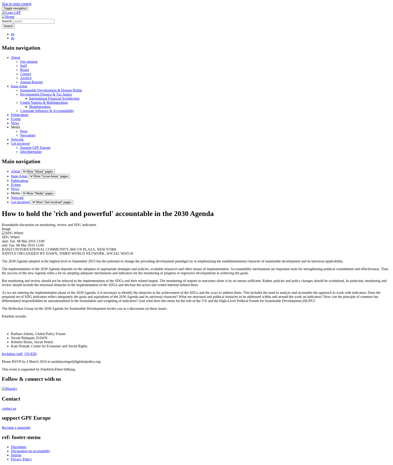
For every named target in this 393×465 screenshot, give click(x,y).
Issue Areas (19, 86)
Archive (26, 78)
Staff (23, 66)
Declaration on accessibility (30, 451)
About (15, 57)
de (12, 38)
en (12, 34)
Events (16, 119)
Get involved (20, 143)
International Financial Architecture (54, 98)
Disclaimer (18, 447)
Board (24, 70)
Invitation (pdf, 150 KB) (19, 354)
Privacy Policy (21, 459)
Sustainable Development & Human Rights (51, 90)
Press (24, 131)
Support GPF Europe (35, 148)
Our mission (29, 62)
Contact (25, 74)
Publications (19, 115)
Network (17, 139)
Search (7, 21)
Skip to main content (16, 4)
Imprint (16, 455)
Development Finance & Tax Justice (46, 94)
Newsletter (27, 135)
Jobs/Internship (31, 152)
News (15, 123)
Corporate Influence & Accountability (47, 111)
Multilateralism (39, 107)
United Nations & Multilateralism (44, 102)
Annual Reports (31, 82)
